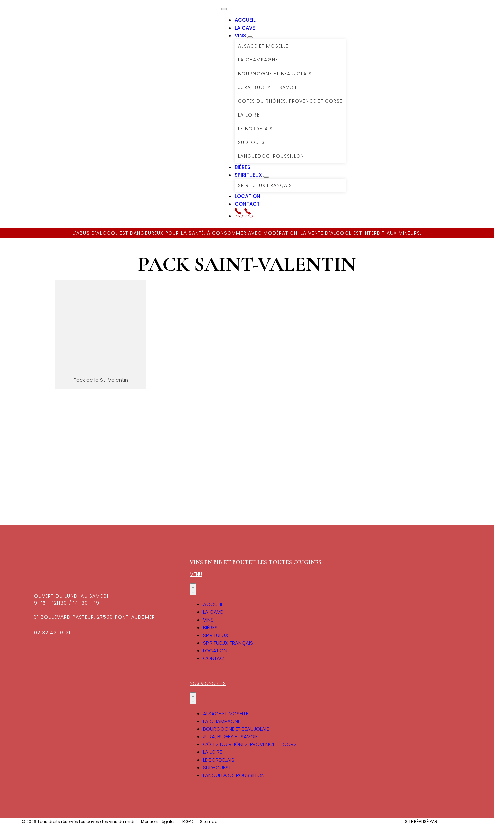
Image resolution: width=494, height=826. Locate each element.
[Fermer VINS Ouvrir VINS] (250, 37)
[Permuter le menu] (224, 9)
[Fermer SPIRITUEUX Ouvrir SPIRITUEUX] (266, 177)
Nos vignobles (208, 683)
